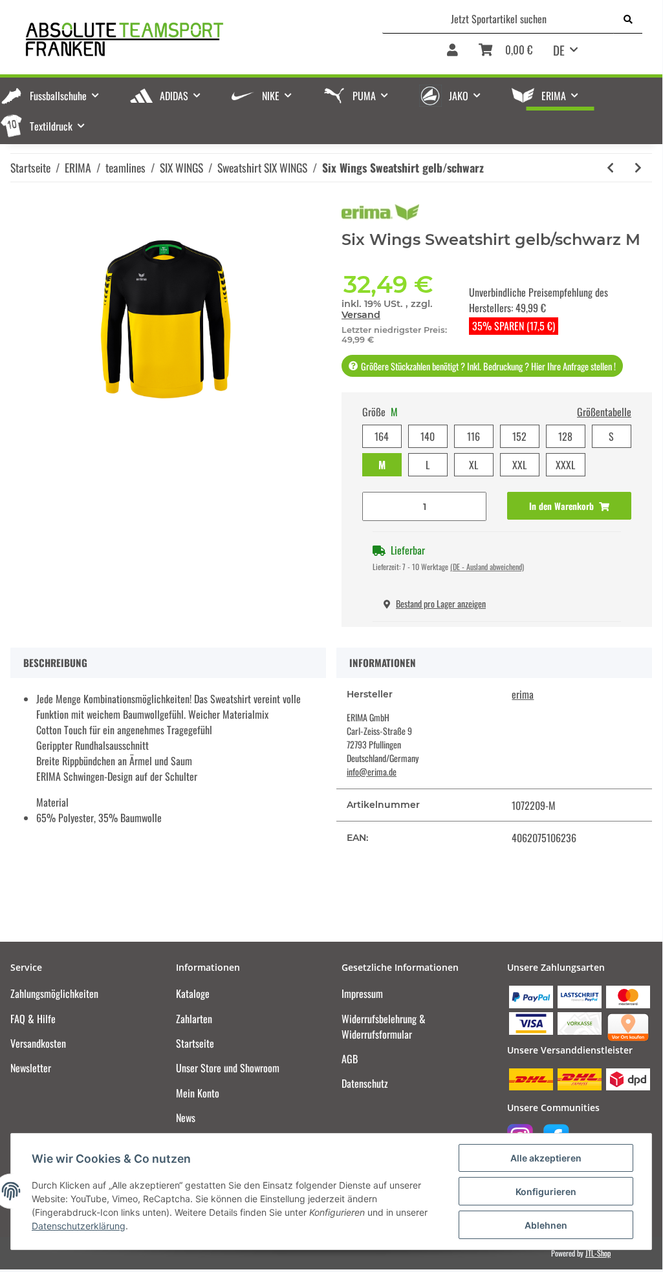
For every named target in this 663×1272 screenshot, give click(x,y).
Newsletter (30, 1068)
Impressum (362, 993)
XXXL (565, 464)
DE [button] (559, 50)
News (185, 1117)
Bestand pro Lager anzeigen (441, 603)
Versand (361, 315)
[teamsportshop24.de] (175, 39)
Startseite (195, 1043)
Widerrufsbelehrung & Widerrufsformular (384, 1026)
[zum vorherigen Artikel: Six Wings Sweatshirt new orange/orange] (610, 168)
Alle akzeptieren (545, 1157)
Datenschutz (365, 1083)
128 (565, 436)
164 (382, 436)
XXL (519, 464)
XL (473, 464)
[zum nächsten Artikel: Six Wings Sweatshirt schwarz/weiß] (638, 168)
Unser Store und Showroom (227, 1068)
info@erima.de (372, 771)
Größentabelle (604, 411)
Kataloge (193, 993)
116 (473, 436)
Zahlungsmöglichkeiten (54, 993)
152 (519, 436)
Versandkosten (38, 1043)
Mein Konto (197, 1093)
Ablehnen (546, 1225)
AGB (350, 1058)
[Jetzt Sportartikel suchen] (628, 19)
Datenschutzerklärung (78, 1225)
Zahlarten (194, 1018)
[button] (452, 54)
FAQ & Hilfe (33, 1018)
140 (427, 436)
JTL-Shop (598, 1252)
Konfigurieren (546, 1191)
